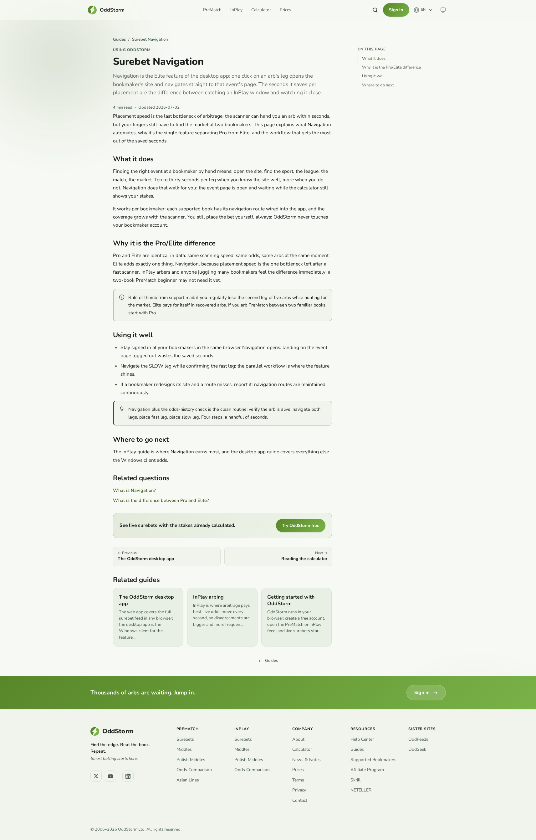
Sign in (396, 10)
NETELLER (360, 790)
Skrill (355, 780)
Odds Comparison (194, 770)
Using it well (373, 76)
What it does (373, 58)
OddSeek (417, 749)
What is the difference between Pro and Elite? (161, 500)
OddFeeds (418, 739)
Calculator (261, 10)
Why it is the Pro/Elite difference (391, 67)
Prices (285, 10)
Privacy (299, 790)
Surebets (185, 739)
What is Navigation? (134, 490)
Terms (298, 780)
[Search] (375, 10)
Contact (299, 800)
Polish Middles (190, 760)
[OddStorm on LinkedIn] (128, 776)
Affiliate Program (367, 770)
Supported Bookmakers (373, 760)
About (298, 739)
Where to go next (378, 85)
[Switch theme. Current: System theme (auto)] (443, 10)
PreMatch (212, 10)
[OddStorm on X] (96, 776)
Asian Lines (187, 780)
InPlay (236, 10)
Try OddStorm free (300, 525)
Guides (119, 40)
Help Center (362, 739)
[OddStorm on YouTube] (110, 776)
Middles (184, 749)
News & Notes (306, 760)
